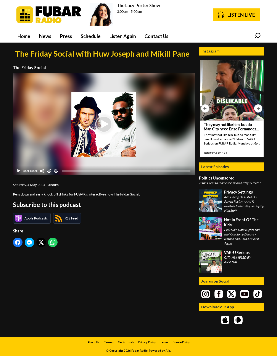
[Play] (18, 171)
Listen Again (122, 36)
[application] (104, 124)
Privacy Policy (147, 342)
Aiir (168, 350)
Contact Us (156, 36)
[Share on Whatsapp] (53, 242)
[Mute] (42, 171)
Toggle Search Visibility (257, 36)
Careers (109, 342)
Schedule (91, 36)
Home (23, 36)
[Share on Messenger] (29, 242)
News (45, 36)
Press (66, 36)
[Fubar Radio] (49, 14)
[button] (104, 124)
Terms (164, 342)
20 (49, 171)
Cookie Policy (181, 342)
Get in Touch (126, 342)
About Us (93, 342)
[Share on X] (41, 242)
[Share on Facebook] (18, 242)
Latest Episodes (215, 166)
